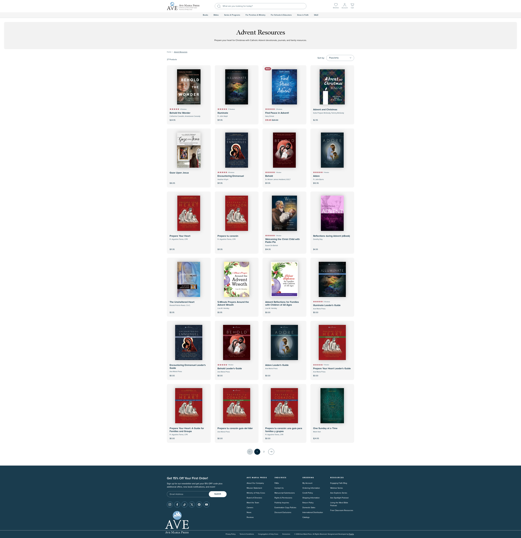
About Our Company (255, 483)
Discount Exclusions (282, 512)
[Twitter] (192, 504)
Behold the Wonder (180, 113)
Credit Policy (307, 493)
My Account (307, 483)
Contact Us (279, 488)
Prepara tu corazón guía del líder (235, 428)
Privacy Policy (231, 534)
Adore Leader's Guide (277, 365)
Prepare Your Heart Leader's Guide (332, 368)
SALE (316, 15)
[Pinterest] (199, 504)
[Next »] (271, 452)
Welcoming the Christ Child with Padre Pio (282, 241)
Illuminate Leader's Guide (327, 305)
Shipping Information (311, 498)
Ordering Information (311, 488)
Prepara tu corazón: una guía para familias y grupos (283, 430)
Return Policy (308, 503)
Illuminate (222, 113)
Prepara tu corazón (227, 236)
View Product (332, 247)
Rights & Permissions (283, 498)
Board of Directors (254, 498)
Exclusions (286, 534)
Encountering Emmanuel (230, 176)
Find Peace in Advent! (277, 113)
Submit (217, 494)
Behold (269, 176)
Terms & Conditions (247, 534)
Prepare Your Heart (180, 236)
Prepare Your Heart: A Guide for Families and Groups (187, 430)
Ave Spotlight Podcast (339, 498)
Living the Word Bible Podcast (339, 504)
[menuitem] (205, 15)
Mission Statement (254, 488)
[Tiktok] (185, 504)
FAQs (276, 483)
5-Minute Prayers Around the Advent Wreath (233, 304)
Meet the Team (253, 503)
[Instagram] (170, 504)
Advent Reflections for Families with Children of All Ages (282, 304)
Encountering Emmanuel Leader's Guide (188, 367)
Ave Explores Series (338, 493)
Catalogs (306, 517)
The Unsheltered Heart (182, 302)
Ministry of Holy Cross (256, 493)
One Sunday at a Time (325, 428)
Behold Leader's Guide (229, 368)
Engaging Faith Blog (338, 483)
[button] (352, 6)
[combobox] (260, 6)
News (249, 512)
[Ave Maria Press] (183, 6)
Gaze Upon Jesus (179, 172)
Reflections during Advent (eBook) (331, 236)
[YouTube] (206, 504)
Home (169, 52)
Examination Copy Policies (285, 507)
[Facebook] (177, 504)
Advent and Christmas (325, 109)
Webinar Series (336, 488)
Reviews (250, 517)
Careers (250, 507)
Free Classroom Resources (341, 510)
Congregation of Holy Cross (268, 534)
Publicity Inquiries (281, 503)
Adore (316, 176)
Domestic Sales (308, 507)
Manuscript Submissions (284, 493)
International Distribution (312, 512)
